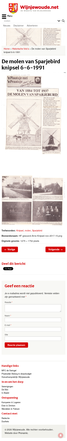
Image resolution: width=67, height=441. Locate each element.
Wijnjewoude (33, 8)
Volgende (55, 249)
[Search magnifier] (63, 21)
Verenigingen (7, 386)
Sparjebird (37, 230)
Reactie (8, 302)
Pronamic (23, 432)
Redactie (6, 418)
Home (7, 48)
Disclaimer (18, 25)
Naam (8, 315)
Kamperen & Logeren (11, 402)
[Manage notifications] (60, 435)
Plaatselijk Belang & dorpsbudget (16, 373)
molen (28, 230)
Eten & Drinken (8, 405)
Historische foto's (20, 48)
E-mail (8, 325)
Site (6, 334)
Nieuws (6, 25)
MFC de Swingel (9, 370)
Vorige (9, 249)
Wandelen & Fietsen (11, 408)
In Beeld (5, 392)
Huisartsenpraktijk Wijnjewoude (16, 376)
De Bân (5, 389)
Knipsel (20, 230)
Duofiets (5, 421)
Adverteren (32, 25)
